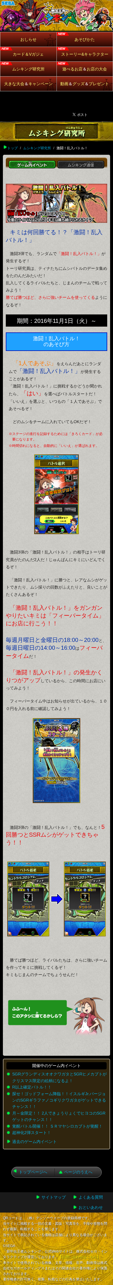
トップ (12, 148)
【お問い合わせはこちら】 (79, 1257)
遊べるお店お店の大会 (84, 69)
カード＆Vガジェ (28, 54)
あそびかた (84, 39)
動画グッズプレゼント (84, 83)
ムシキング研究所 (28, 69)
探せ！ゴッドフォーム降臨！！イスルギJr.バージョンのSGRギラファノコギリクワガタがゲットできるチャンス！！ (59, 1100)
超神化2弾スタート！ (31, 1132)
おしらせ (28, 39)
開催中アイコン (9, 70)
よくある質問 (91, 1197)
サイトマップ (53, 1197)
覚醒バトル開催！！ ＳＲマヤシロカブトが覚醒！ (57, 1126)
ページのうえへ (78, 1172)
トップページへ (33, 1172)
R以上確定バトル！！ (32, 1087)
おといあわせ (91, 1207)
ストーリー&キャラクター (84, 54)
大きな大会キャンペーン (28, 83)
